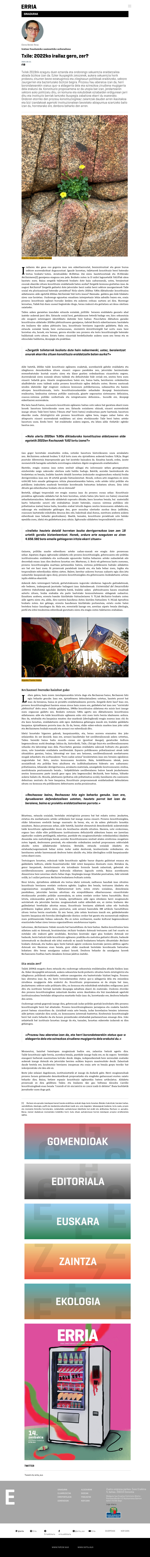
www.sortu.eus (85, 1547)
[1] (37, 277)
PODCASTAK (86, 1497)
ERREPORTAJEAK (65, 1497)
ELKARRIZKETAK (64, 1493)
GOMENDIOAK (63, 1501)
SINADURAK (62, 1489)
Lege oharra (111, 1504)
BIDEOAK (84, 1493)
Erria (34, 1531)
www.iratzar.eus (60, 1547)
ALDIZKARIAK (86, 1489)
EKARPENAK (110, 1531)
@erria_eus (80, 1531)
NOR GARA (85, 1501)
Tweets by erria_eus (33, 1475)
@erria (20, 1531)
